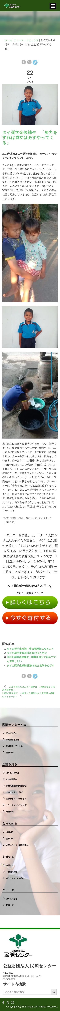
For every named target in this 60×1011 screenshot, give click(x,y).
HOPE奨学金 (11, 779)
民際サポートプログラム (16, 799)
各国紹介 (10, 832)
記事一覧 (10, 905)
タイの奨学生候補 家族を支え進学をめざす (30, 665)
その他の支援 (11, 872)
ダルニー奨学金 (12, 773)
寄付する (10, 865)
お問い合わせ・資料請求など (18, 845)
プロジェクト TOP (14, 792)
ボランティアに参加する (16, 878)
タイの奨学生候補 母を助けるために (27, 653)
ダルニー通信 (11, 899)
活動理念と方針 (12, 740)
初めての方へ (11, 733)
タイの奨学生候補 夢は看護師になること (30, 648)
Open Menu (53, 6)
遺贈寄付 (10, 812)
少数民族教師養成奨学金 (16, 786)
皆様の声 (10, 839)
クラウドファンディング (16, 805)
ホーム (8, 40)
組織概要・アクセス (14, 746)
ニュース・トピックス (26, 40)
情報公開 (10, 752)
